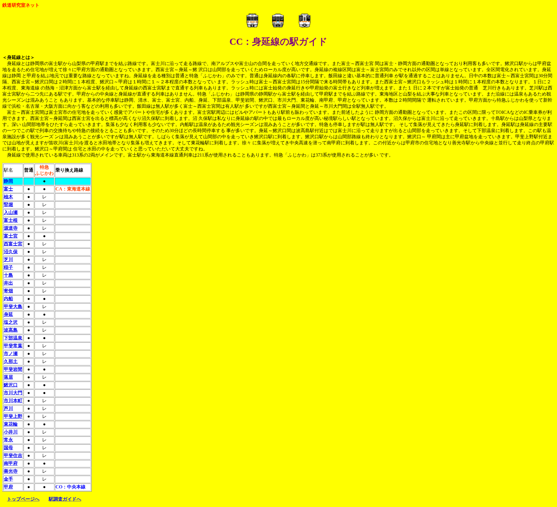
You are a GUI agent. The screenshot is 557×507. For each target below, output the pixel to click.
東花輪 (11, 424)
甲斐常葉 (13, 345)
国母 (8, 447)
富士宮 (11, 235)
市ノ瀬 (11, 353)
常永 (8, 439)
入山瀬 (11, 212)
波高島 (11, 330)
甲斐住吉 (13, 455)
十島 (8, 275)
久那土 (11, 361)
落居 (8, 377)
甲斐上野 (13, 416)
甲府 (8, 486)
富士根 (11, 220)
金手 (8, 479)
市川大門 (13, 392)
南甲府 (11, 463)
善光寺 (11, 471)
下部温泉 (13, 337)
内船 (8, 298)
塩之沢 (11, 322)
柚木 (8, 196)
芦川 (8, 408)
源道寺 (11, 228)
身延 (8, 314)
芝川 (8, 259)
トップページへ (23, 499)
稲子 (8, 267)
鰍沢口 (11, 384)
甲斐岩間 (13, 369)
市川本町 (13, 400)
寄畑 (8, 290)
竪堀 (8, 204)
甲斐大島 (13, 306)
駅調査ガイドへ (65, 499)
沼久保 (11, 251)
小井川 (11, 431)
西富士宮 (13, 243)
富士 (8, 188)
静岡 (8, 181)
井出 (8, 283)
